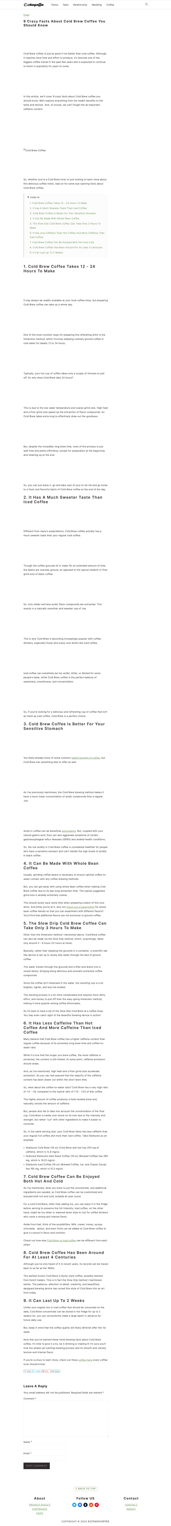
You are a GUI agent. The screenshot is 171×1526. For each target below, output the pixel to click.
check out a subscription (80, 907)
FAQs (39, 1513)
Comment (30, 1398)
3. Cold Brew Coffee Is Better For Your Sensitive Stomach (63, 213)
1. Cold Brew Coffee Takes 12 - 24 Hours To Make (58, 203)
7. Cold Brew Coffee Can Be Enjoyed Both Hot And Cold (62, 242)
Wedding (97, 4)
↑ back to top (85, 1489)
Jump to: (35, 197)
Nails (66, 4)
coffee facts (85, 1360)
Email (27, 1453)
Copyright (39, 1509)
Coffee (110, 4)
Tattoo (54, 4)
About (131, 1509)
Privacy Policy (39, 1505)
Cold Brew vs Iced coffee (61, 1240)
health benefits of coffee (86, 757)
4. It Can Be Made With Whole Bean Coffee (54, 218)
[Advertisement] (65, 40)
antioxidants (69, 831)
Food (26, 14)
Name (27, 1442)
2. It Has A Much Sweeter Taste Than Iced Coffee (58, 208)
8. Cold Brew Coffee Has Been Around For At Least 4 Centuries (66, 247)
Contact (131, 1505)
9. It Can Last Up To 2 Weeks (46, 252)
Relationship (80, 4)
